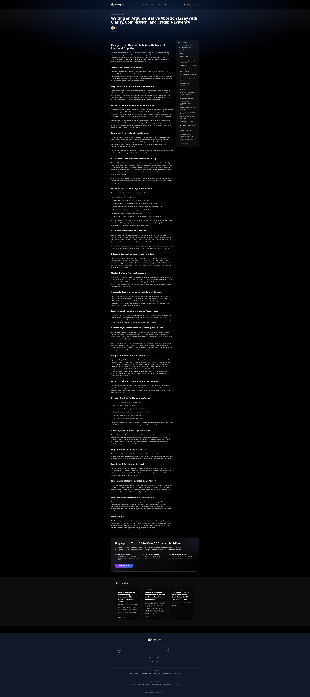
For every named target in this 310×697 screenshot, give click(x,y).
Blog (143, 648)
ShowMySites (167, 684)
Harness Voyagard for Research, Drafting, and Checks (186, 103)
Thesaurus (177, 673)
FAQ (165, 5)
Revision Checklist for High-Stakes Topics (187, 117)
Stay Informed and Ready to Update (187, 126)
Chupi (133, 684)
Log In (196, 4)
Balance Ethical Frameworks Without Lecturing (187, 70)
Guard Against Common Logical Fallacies (186, 122)
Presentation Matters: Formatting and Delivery (186, 135)
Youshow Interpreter (143, 684)
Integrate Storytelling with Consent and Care (187, 84)
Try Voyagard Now (123, 566)
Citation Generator (146, 673)
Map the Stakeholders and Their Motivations (187, 57)
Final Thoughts (184, 143)
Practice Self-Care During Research (186, 131)
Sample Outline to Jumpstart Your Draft (187, 108)
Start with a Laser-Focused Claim (187, 52)
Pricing (159, 5)
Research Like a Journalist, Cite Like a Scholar (188, 61)
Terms (167, 650)
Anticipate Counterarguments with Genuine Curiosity (188, 93)
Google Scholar (167, 673)
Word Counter (134, 673)
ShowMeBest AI (156, 684)
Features (144, 5)
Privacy (167, 648)
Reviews (152, 5)
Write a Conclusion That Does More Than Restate (188, 113)
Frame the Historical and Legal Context (188, 66)
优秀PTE (176, 684)
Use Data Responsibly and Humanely (187, 79)
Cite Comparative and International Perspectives (187, 97)
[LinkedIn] (158, 662)
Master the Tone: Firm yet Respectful (186, 88)
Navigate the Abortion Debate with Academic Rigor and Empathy (187, 47)
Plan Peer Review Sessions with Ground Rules (187, 140)
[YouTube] (152, 662)
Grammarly (157, 673)
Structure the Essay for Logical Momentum (188, 75)
